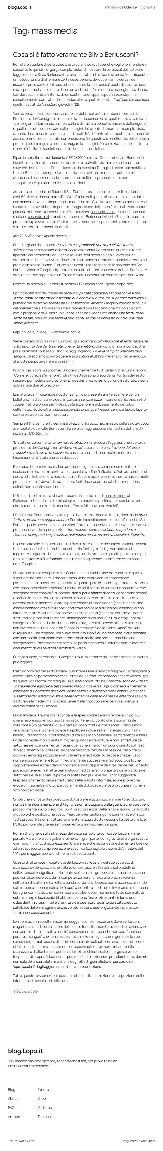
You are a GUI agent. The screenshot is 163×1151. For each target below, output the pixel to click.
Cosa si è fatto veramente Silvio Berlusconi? (76, 54)
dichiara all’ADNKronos (31, 433)
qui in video (52, 399)
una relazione (115, 495)
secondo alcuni (103, 211)
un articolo (34, 283)
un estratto (93, 656)
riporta (61, 235)
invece (41, 332)
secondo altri (38, 216)
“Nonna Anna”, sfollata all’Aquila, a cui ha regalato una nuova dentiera (77, 630)
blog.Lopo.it (19, 7)
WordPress (148, 1141)
